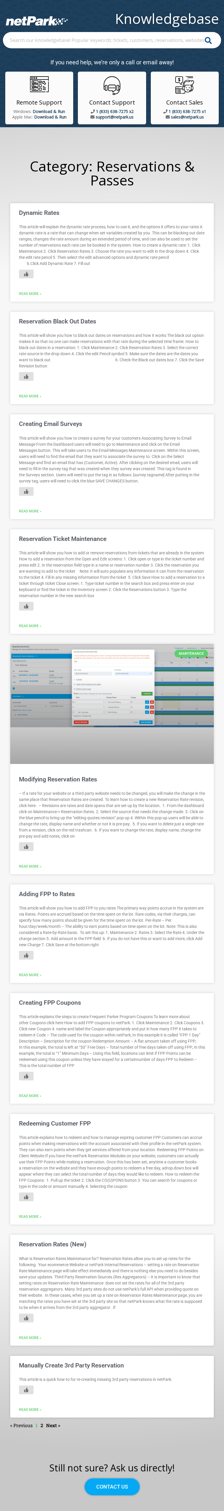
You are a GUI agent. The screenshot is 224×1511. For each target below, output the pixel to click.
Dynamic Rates (39, 212)
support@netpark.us (115, 117)
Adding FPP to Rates (47, 894)
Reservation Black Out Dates (57, 321)
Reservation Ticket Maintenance (62, 538)
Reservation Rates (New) (52, 1244)
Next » (53, 1425)
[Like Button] (26, 274)
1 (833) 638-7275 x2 (115, 111)
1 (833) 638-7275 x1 (187, 111)
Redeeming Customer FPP (55, 1123)
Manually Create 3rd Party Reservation (71, 1365)
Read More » (30, 294)
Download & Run (49, 111)
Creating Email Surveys (50, 423)
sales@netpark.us (187, 117)
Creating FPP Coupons (50, 1002)
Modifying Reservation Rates (58, 779)
